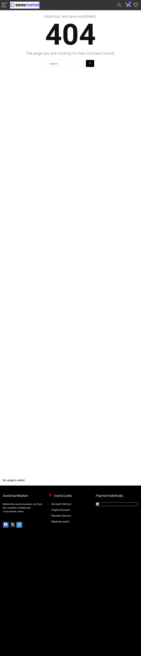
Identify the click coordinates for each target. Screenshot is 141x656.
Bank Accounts (61, 521)
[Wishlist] (136, 5)
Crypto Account (61, 509)
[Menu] (4, 5)
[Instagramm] (19, 525)
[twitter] (12, 525)
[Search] (119, 5)
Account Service (61, 504)
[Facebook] (6, 525)
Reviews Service (61, 515)
